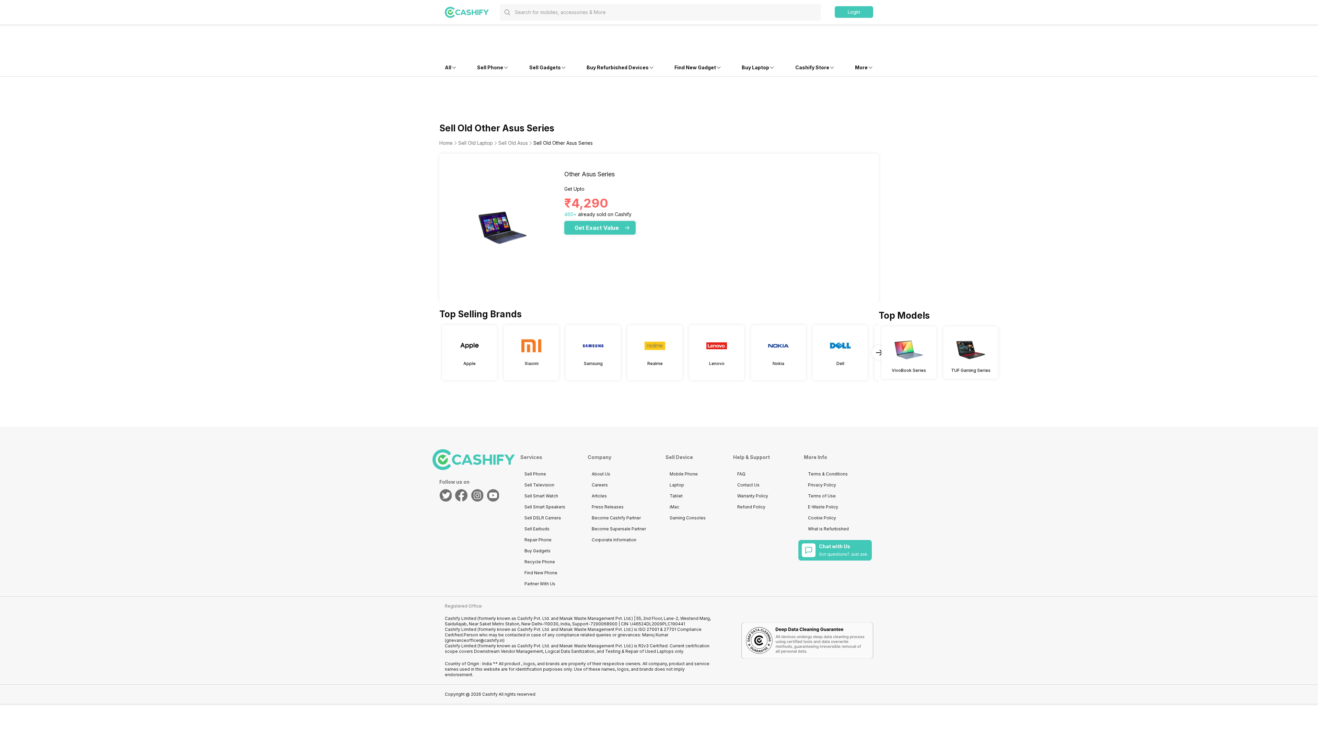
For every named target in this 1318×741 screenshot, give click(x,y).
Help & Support (751, 457)
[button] (854, 12)
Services (531, 457)
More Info (815, 457)
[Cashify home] (472, 12)
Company (599, 457)
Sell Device (679, 457)
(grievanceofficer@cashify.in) (475, 640)
